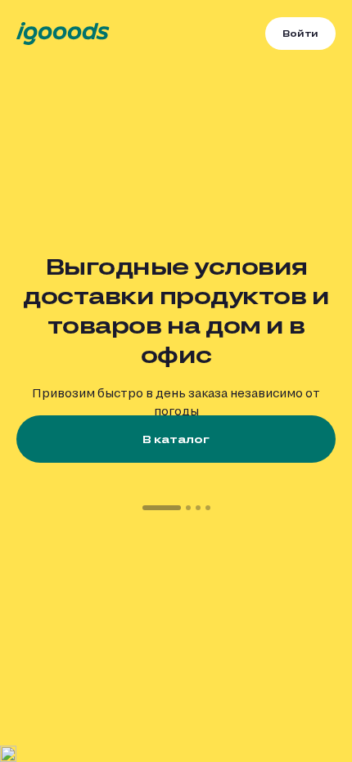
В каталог (176, 439)
